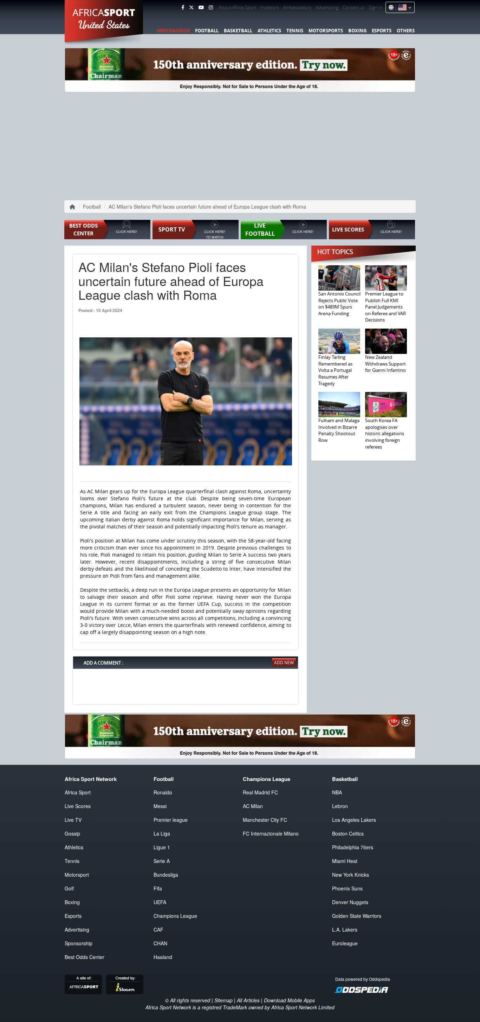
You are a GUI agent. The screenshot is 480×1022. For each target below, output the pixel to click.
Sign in (375, 7)
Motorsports (326, 30)
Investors (269, 7)
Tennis (294, 30)
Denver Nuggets (350, 902)
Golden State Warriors (356, 915)
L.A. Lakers (344, 929)
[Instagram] (211, 7)
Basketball (238, 30)
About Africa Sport (237, 7)
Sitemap (223, 1000)
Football (207, 30)
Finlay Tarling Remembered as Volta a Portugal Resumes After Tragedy (335, 370)
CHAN (160, 943)
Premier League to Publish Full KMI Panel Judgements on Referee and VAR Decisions (385, 307)
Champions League (175, 915)
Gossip (72, 833)
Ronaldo (163, 792)
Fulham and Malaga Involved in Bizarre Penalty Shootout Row (338, 430)
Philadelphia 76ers (352, 847)
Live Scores (78, 806)
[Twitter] (191, 7)
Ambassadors (297, 7)
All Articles (248, 1000)
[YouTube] (201, 7)
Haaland (163, 956)
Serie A (162, 860)
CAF (158, 929)
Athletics (269, 30)
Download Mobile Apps (289, 1000)
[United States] (403, 7)
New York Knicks (350, 874)
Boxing (357, 30)
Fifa (158, 888)
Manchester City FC (265, 819)
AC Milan (253, 806)
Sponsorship (78, 943)
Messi (160, 806)
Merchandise (173, 30)
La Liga (162, 833)
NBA (337, 792)
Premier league (171, 819)
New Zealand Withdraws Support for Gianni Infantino (385, 363)
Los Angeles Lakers (354, 819)
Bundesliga (166, 874)
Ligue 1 (162, 847)
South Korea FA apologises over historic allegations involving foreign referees (384, 433)
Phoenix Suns (347, 888)
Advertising (327, 7)
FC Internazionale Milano (271, 833)
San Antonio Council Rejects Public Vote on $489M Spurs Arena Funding (339, 304)
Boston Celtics (348, 833)
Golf (69, 888)
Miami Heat (344, 860)
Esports (381, 30)
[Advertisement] (240, 144)
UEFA (160, 902)
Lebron (340, 806)
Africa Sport (78, 792)
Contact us (353, 7)
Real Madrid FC (260, 792)
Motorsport (77, 874)
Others (406, 30)
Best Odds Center (84, 956)
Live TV (73, 819)
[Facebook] (182, 7)
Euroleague (345, 943)
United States (104, 24)
